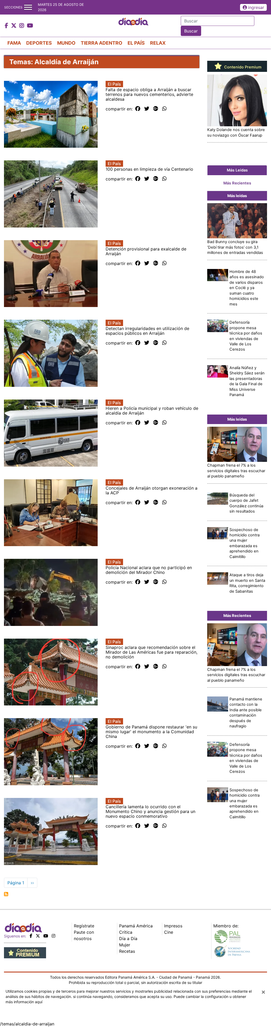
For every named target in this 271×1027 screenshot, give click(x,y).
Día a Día (128, 938)
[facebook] (31, 935)
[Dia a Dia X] (14, 26)
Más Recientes (237, 183)
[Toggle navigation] (28, 7)
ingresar (256, 7)
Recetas (127, 951)
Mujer (124, 944)
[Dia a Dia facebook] (7, 26)
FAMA (14, 43)
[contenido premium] (25, 952)
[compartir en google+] (156, 108)
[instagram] (53, 935)
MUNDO (66, 43)
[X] (38, 935)
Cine (168, 932)
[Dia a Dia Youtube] (30, 26)
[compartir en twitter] (147, 108)
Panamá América (136, 925)
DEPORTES (39, 43)
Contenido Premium (242, 67)
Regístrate (84, 925)
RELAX (158, 43)
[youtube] (45, 935)
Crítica (125, 932)
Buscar (191, 31)
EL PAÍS (136, 43)
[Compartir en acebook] (138, 108)
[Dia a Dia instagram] (22, 26)
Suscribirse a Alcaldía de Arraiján (6, 894)
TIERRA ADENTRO (101, 43)
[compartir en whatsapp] (164, 108)
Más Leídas (237, 170)
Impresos (173, 925)
